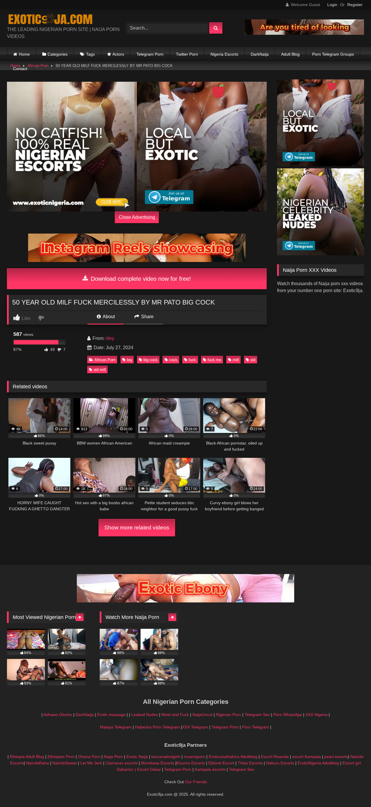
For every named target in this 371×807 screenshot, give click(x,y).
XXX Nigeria (316, 714)
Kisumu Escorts (191, 763)
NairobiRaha (37, 763)
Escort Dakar (149, 769)
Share (147, 316)
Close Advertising (137, 217)
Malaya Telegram (116, 727)
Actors (118, 54)
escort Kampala (306, 756)
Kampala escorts (210, 769)
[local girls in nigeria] (202, 147)
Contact (20, 68)
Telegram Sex (257, 714)
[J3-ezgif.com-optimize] (185, 600)
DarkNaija (260, 54)
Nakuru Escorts (280, 763)
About (108, 316)
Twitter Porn (187, 54)
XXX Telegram (195, 727)
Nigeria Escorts (224, 54)
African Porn (104, 360)
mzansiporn (194, 756)
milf (236, 360)
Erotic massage (111, 714)
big (129, 360)
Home (24, 54)
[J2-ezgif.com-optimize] (136, 260)
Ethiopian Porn (61, 756)
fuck (192, 360)
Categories (58, 54)
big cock (150, 360)
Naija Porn (113, 756)
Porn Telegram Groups (333, 54)
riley (110, 338)
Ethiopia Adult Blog (27, 756)
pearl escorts (336, 756)
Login (332, 4)
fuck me (214, 360)
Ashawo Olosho (57, 714)
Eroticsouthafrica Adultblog (233, 756)
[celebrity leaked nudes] (320, 253)
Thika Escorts (250, 763)
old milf (100, 369)
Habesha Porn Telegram (158, 727)
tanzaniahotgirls (165, 756)
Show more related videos (136, 527)
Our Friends (196, 781)
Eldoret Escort (221, 763)
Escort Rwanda (275, 756)
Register (355, 4)
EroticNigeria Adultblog (318, 763)
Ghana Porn (89, 756)
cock (173, 360)
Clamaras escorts (122, 763)
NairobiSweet (64, 763)
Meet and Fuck (175, 714)
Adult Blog (290, 54)
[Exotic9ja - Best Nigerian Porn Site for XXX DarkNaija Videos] (50, 20)
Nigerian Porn (229, 714)
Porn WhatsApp (287, 714)
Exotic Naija (137, 756)
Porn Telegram (255, 727)
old (252, 360)
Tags (90, 54)
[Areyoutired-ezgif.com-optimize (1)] (304, 33)
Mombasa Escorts (157, 763)
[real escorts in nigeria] (72, 147)
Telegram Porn (150, 54)
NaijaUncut (202, 714)
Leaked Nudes (144, 714)
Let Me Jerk (91, 763)
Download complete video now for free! (140, 279)
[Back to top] (353, 789)
